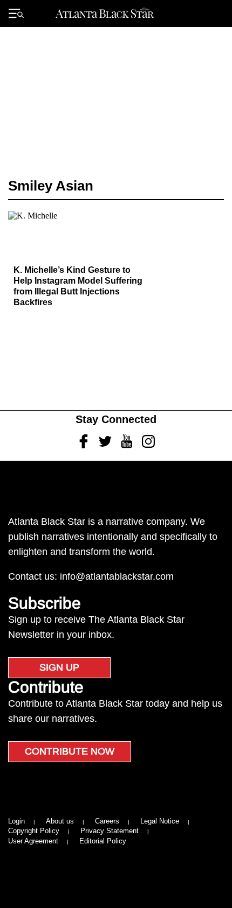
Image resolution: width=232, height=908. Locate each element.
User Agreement (33, 841)
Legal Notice (159, 821)
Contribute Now (69, 751)
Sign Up (59, 667)
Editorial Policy (102, 841)
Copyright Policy (33, 831)
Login (16, 821)
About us (60, 821)
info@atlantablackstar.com (117, 576)
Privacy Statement (109, 831)
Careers (107, 821)
